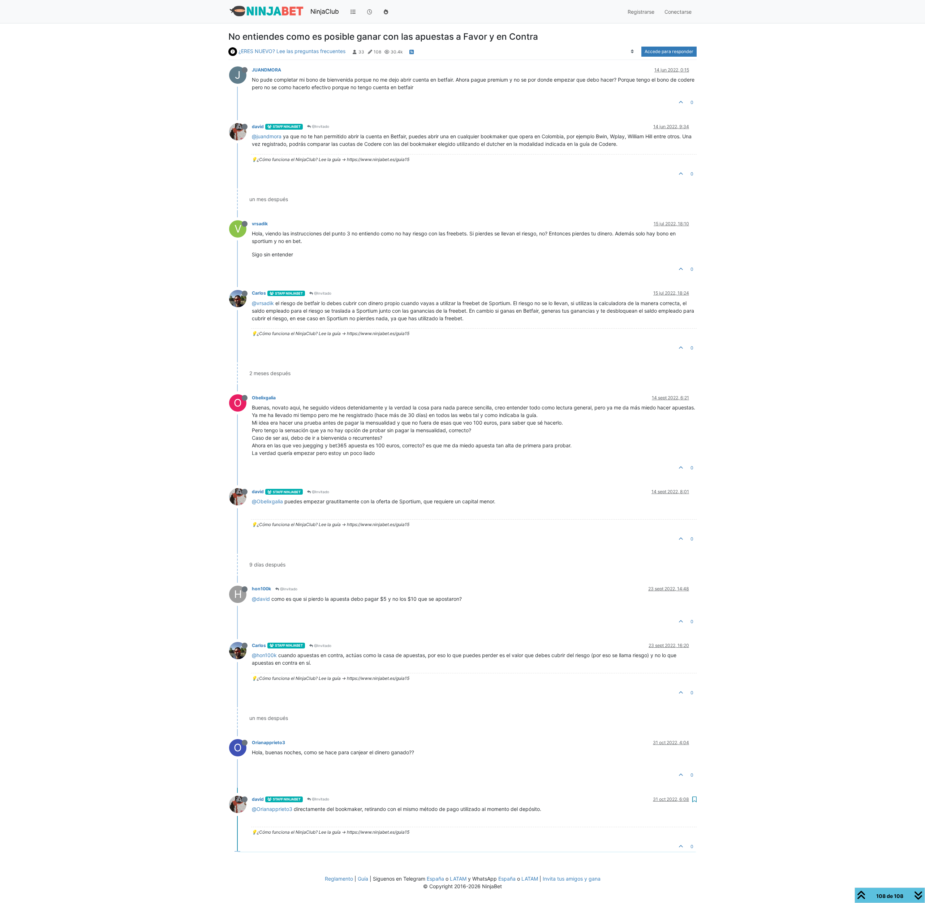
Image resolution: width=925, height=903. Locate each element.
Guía (363, 879)
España (435, 879)
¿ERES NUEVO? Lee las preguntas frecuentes (291, 51)
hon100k (261, 588)
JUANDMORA (266, 70)
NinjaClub (324, 11)
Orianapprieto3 (268, 742)
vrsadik (260, 223)
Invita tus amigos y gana (572, 879)
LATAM (458, 879)
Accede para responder (669, 51)
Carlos (259, 293)
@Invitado (320, 126)
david (258, 126)
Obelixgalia (264, 397)
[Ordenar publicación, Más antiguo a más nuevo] (632, 52)
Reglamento (339, 879)
